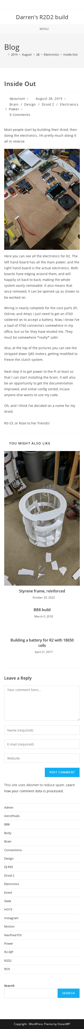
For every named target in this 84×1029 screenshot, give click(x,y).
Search (9, 985)
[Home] (5, 54)
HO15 (8, 909)
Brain (14, 104)
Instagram (11, 918)
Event (8, 892)
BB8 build (42, 609)
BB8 (7, 824)
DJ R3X (8, 867)
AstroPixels (12, 816)
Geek (7, 901)
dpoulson (17, 98)
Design (30, 104)
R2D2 (7, 960)
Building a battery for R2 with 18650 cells (42, 643)
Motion (9, 926)
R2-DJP (8, 952)
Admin (8, 807)
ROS (7, 969)
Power (14, 109)
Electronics (69, 104)
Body (7, 833)
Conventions (13, 850)
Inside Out (70, 54)
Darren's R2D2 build (42, 17)
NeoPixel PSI (13, 935)
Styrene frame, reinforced (42, 591)
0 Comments (20, 114)
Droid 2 (48, 104)
